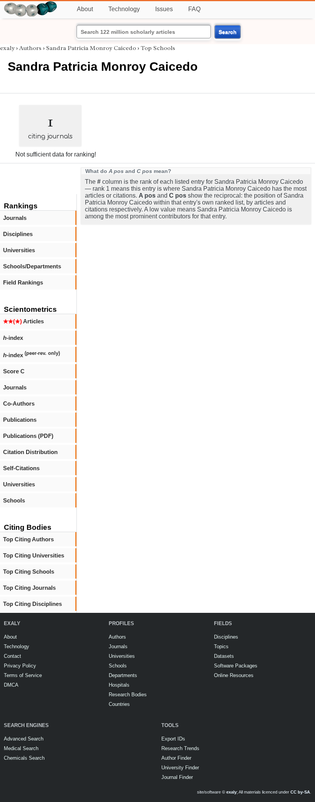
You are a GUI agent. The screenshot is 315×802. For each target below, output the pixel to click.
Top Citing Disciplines (32, 604)
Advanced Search (23, 739)
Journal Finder (177, 777)
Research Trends (180, 748)
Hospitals (119, 685)
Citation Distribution (30, 452)
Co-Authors (19, 403)
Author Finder (176, 758)
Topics (221, 646)
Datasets (224, 656)
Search (228, 32)
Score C (14, 371)
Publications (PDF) (28, 436)
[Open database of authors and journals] (30, 4)
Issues (164, 9)
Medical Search (21, 748)
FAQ (194, 9)
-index (13, 337)
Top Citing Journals (29, 587)
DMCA (11, 685)
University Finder (180, 767)
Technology (124, 9)
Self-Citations (21, 468)
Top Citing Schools (28, 571)
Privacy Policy (20, 666)
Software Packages (235, 666)
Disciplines (18, 234)
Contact (12, 656)
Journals (15, 218)
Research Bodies (128, 694)
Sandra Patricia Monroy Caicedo (91, 48)
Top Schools (158, 48)
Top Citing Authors (28, 539)
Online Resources (234, 675)
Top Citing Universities (33, 555)
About (85, 9)
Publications (19, 419)
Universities (19, 250)
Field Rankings (23, 282)
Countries (119, 704)
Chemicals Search (24, 758)
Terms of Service (23, 675)
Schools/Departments (32, 266)
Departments (123, 675)
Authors (30, 48)
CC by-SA (300, 792)
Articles (23, 321)
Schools (14, 500)
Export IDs (173, 739)
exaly (7, 48)
